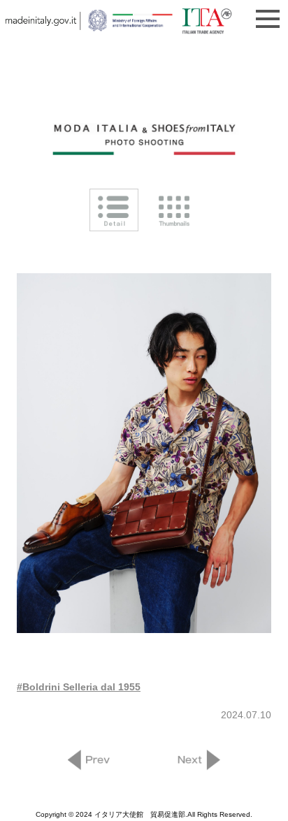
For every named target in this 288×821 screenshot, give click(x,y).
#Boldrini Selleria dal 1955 (79, 686)
